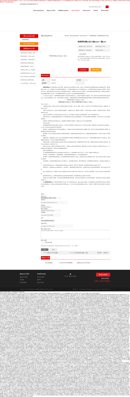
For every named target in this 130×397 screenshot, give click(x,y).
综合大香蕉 (88, 334)
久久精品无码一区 (75, 336)
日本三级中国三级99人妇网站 (96, 319)
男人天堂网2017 (26, 388)
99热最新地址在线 (110, 327)
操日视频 (6, 296)
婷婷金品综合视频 (105, 378)
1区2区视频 (107, 321)
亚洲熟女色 (96, 363)
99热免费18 (81, 309)
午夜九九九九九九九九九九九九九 (54, 323)
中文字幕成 (2, 294)
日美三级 (19, 340)
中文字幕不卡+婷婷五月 (101, 370)
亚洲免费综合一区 (116, 298)
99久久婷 (104, 388)
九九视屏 (63, 342)
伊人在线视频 (17, 296)
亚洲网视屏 (95, 328)
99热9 (62, 305)
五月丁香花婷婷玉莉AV (12, 363)
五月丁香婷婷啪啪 (21, 366)
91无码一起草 (93, 335)
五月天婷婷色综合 (92, 394)
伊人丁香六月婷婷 (14, 354)
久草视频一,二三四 (20, 300)
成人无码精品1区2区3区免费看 (30, 390)
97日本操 (81, 343)
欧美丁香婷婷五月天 (4, 304)
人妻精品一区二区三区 (75, 393)
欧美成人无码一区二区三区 (15, 306)
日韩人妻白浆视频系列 (44, 320)
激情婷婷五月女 (84, 342)
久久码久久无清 (97, 359)
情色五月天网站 (59, 394)
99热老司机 (109, 363)
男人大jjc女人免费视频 (107, 351)
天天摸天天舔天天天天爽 (67, 358)
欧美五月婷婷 (123, 351)
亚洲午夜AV (91, 342)
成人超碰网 (62, 374)
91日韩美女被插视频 (70, 381)
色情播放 (54, 373)
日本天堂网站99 (67, 343)
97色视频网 (106, 302)
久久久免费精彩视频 (21, 394)
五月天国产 (84, 300)
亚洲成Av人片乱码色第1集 (71, 324)
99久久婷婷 (77, 342)
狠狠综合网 (100, 346)
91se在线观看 (6, 339)
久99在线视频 (108, 382)
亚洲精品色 (53, 382)
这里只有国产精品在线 (5, 309)
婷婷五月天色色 (117, 306)
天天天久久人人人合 (69, 386)
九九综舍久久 (114, 316)
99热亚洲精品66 (24, 332)
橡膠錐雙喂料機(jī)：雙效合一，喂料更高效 (29, 66)
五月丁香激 (116, 313)
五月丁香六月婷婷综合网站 (41, 324)
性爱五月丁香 (72, 320)
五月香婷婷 (28, 302)
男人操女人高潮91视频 (73, 334)
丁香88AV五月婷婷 (75, 332)
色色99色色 (27, 312)
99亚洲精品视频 (71, 298)
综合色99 (121, 362)
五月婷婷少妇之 (83, 370)
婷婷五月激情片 (120, 380)
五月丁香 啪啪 (117, 369)
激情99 (25, 373)
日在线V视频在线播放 (12, 311)
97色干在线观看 (108, 361)
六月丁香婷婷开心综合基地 (120, 346)
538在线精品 (109, 358)
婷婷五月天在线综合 (84, 351)
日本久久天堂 (96, 340)
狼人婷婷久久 (29, 343)
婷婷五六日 (21, 359)
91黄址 (17, 346)
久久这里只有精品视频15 (45, 311)
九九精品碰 (56, 344)
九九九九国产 (5, 385)
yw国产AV (102, 338)
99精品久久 (118, 308)
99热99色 (96, 297)
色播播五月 (110, 340)
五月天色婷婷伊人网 (89, 323)
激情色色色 (47, 327)
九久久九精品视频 (50, 385)
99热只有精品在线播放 (39, 321)
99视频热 (17, 332)
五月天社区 (64, 353)
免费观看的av (93, 339)
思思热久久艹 (28, 361)
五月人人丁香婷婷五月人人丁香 (32, 294)
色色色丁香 (72, 354)
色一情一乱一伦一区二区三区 (65, 363)
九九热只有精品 (50, 305)
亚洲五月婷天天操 (52, 371)
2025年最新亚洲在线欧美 (39, 373)
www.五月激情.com (81, 317)
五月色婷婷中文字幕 (28, 371)
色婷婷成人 (44, 388)
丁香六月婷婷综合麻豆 (5, 324)
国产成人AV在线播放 (29, 323)
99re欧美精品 (111, 296)
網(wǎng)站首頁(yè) (38, 10)
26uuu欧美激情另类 (21, 350)
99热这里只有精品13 (99, 321)
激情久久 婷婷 (54, 386)
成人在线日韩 (42, 336)
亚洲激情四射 (81, 324)
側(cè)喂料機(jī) (49, 262)
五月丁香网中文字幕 (10, 312)
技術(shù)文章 (86, 10)
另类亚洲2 (27, 311)
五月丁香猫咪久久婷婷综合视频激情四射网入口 (103, 374)
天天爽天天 (109, 328)
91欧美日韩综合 (81, 384)
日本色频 (37, 358)
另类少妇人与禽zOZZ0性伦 (64, 332)
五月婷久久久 (110, 313)
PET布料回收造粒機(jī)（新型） (81, 252)
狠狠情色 (60, 311)
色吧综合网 (34, 380)
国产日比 (78, 357)
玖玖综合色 (55, 370)
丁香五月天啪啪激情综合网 (15, 362)
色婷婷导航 (49, 389)
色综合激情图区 (126, 304)
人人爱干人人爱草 (107, 343)
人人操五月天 (68, 385)
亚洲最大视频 (74, 382)
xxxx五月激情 (23, 353)
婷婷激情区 (31, 382)
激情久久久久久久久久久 (37, 315)
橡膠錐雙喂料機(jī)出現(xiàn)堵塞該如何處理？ (29, 73)
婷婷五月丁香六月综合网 (55, 296)
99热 (72, 380)
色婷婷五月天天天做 (71, 350)
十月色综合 (96, 336)
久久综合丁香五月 (47, 313)
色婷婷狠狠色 (9, 353)
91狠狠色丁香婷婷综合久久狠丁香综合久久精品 (47, 334)
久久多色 (53, 327)
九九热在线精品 (123, 366)
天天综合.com (33, 342)
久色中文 (118, 392)
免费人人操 (27, 344)
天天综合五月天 (53, 320)
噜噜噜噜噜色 (96, 376)
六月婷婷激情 (97, 331)
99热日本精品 (23, 392)
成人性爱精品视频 (108, 371)
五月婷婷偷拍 (34, 328)
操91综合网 (116, 340)
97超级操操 (83, 347)
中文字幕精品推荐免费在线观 (72, 370)
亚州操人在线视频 (79, 353)
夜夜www (16, 359)
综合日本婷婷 (11, 317)
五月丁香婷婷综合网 (80, 381)
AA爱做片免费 (73, 335)
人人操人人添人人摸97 (23, 316)
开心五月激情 (66, 315)
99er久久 (86, 346)
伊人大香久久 (33, 317)
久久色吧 (75, 384)
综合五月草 (36, 305)
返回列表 (106, 252)
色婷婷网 (120, 354)
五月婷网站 (14, 316)
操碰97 (70, 373)
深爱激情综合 (54, 363)
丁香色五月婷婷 (63, 298)
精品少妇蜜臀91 (66, 335)
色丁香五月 (106, 355)
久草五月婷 (67, 304)
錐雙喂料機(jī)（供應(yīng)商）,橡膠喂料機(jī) (29, 56)
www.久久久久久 (61, 361)
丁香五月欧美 (115, 343)
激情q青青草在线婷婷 (11, 369)
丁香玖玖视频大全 (4, 388)
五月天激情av (57, 358)
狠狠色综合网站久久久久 (90, 320)
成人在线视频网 (14, 367)
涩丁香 (98, 354)
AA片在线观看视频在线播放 (74, 359)
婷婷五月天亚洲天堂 (16, 301)
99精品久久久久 (42, 332)
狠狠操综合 (17, 317)
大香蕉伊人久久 (114, 321)
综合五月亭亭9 (108, 305)
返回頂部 (99, 252)
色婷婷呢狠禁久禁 (31, 363)
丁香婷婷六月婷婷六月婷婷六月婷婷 (25, 384)
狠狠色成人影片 (77, 367)
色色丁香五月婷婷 (61, 378)
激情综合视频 (86, 386)
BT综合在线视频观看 (49, 328)
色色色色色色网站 (65, 300)
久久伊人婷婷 (14, 324)
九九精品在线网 (36, 381)
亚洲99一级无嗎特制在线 (61, 294)
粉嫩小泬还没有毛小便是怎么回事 (76, 362)
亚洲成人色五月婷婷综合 (120, 336)
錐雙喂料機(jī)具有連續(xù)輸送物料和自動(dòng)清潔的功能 (29, 52)
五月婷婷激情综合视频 (6, 328)
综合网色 (72, 392)
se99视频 (50, 380)
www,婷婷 (119, 393)
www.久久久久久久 (112, 315)
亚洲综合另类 (97, 338)
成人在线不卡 (88, 374)
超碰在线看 (34, 297)
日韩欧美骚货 (83, 329)
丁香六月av (89, 340)
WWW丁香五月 (89, 336)
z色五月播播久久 (34, 311)
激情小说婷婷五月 (91, 329)
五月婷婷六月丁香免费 (77, 346)
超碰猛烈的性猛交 (122, 365)
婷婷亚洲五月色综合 (114, 335)
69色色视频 (125, 311)
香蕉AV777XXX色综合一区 (121, 394)
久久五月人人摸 (57, 302)
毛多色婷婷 (34, 340)
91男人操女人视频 (28, 304)
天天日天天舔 (55, 313)
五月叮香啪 (83, 336)
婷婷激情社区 (18, 325)
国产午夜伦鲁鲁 (3, 313)
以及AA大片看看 (18, 382)
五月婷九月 (66, 316)
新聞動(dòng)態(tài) (63, 10)
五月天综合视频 (107, 390)
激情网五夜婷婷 (112, 339)
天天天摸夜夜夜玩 (66, 296)
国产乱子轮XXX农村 (33, 351)
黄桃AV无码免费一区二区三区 (82, 311)
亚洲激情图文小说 (30, 338)
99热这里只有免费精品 (42, 370)
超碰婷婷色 (45, 335)
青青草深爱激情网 (43, 304)
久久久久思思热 (41, 298)
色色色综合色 (104, 381)
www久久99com (69, 374)
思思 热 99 (81, 344)
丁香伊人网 (48, 306)
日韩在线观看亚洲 (50, 394)
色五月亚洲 (61, 370)
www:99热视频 (86, 312)
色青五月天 (7, 367)
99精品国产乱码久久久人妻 (82, 306)
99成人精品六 (120, 325)
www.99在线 (64, 377)
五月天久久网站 (20, 369)
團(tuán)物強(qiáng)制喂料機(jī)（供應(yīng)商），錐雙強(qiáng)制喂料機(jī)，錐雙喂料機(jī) (29, 76)
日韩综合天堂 (17, 335)
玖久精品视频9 (26, 329)
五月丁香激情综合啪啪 (75, 300)
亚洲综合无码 (41, 390)
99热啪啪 (50, 370)
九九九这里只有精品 (24, 354)
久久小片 (73, 365)
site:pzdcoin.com (4, 362)
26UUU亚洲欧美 (46, 386)
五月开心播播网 (79, 320)
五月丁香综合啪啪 (63, 334)
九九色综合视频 (41, 359)
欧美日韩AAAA (83, 297)
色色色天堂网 (19, 390)
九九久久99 (55, 329)
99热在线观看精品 (60, 385)
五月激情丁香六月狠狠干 (65, 365)
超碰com (104, 386)
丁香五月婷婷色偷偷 (98, 371)
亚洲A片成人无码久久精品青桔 (38, 367)
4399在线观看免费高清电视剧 (65, 384)
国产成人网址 (86, 339)
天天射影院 (8, 294)
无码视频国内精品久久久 (97, 390)
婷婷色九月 (40, 328)
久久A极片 (30, 348)
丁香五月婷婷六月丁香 (71, 348)
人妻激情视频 (9, 327)
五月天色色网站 (41, 369)
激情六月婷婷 (59, 309)
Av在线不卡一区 (9, 335)
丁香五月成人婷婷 (89, 321)
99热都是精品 (118, 319)
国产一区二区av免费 (9, 325)
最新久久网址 (25, 382)
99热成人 (36, 371)
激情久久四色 (102, 327)
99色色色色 (78, 355)
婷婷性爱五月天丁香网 (14, 385)
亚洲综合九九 (83, 316)
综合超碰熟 (47, 321)
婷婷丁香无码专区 (43, 371)
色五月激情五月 (3, 382)
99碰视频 (81, 373)
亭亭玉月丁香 (113, 376)
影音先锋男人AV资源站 (112, 388)
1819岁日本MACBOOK (14, 319)
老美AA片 (118, 339)
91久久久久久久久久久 (57, 315)
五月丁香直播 (77, 308)
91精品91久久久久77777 (55, 353)
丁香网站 (36, 332)
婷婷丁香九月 (27, 328)
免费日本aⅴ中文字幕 (25, 342)
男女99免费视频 (52, 351)
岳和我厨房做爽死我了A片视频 (50, 319)
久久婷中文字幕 (110, 367)
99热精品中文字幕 (18, 371)
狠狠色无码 (81, 389)
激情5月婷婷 (99, 351)
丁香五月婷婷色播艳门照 (16, 329)
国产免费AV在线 (57, 342)
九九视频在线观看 (14, 305)
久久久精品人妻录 (69, 367)
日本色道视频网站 (57, 335)
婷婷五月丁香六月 (88, 350)
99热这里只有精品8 (71, 331)
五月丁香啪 (123, 347)
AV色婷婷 (22, 346)
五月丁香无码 (31, 358)
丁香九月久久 (89, 328)
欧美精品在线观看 (6, 386)
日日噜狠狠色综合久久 (117, 363)
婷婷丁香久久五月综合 (64, 313)
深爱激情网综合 (62, 355)
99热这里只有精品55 (28, 321)
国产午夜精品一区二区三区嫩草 (54, 312)
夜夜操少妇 (84, 327)
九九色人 (76, 394)
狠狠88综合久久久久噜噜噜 (33, 376)
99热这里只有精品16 (54, 392)
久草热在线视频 (80, 331)
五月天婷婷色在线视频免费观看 (122, 327)
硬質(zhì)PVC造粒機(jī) (52, 252)
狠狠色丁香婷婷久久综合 (78, 302)
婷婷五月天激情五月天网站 (27, 301)
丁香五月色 (46, 338)
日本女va (113, 324)
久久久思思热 (43, 358)
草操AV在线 (59, 382)
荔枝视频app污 (32, 389)
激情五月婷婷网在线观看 (97, 334)
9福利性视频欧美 (39, 382)
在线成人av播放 (79, 301)
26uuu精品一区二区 (49, 301)
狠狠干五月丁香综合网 (108, 319)
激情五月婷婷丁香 (118, 348)
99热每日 (84, 392)
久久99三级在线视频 (66, 317)
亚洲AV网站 (122, 313)
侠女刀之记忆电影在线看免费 (70, 390)
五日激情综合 (115, 329)
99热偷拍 (120, 382)
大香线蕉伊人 (39, 363)
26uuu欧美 (48, 381)
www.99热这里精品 (99, 305)
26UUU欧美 (100, 394)
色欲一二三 (34, 394)
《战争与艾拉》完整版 (7, 376)
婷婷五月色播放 (96, 348)
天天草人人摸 (45, 317)
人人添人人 (87, 362)
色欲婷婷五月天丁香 (113, 377)
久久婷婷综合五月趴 (39, 346)
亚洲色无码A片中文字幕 (113, 389)
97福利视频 (121, 388)
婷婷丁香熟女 (5, 319)
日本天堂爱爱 (125, 331)
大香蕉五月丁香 (49, 339)
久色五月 (52, 298)
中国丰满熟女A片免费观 (107, 369)
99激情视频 (2, 378)
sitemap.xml (97, 289)
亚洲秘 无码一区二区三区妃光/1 (67, 297)
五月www (35, 325)
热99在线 (53, 321)
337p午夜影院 (50, 358)
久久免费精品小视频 (123, 377)
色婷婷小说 (26, 324)
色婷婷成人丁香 (24, 348)
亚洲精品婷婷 (71, 353)
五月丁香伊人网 (76, 329)
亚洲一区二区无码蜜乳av (70, 305)
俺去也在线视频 (107, 294)
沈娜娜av (14, 378)
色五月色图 (81, 394)
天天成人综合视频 (77, 327)
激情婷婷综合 (115, 294)
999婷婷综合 (114, 311)
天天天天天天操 (15, 338)
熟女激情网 (94, 317)
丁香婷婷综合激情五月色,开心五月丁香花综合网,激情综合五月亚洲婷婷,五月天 (29, 377)
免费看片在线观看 (85, 294)
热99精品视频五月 (15, 348)
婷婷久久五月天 (39, 313)
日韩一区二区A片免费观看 (57, 357)
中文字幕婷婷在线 (26, 327)
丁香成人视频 (66, 393)
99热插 (82, 332)
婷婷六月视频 (115, 353)
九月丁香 (54, 378)
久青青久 (82, 374)
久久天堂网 (13, 340)
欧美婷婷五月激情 (29, 365)
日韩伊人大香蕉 (110, 336)
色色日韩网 (106, 335)
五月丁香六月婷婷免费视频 (39, 339)
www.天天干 (72, 316)
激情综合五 (112, 355)
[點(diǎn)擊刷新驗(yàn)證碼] (48, 242)
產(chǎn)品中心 (84, 35)
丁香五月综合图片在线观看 (122, 302)
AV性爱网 (115, 328)
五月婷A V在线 (7, 370)
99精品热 (89, 317)
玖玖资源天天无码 (59, 338)
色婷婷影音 (8, 347)
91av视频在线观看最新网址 (79, 338)
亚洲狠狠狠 (119, 350)
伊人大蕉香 (82, 334)
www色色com (38, 335)
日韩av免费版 (40, 340)
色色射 (23, 347)
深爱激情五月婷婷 (68, 366)
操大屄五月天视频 (28, 386)
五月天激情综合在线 (11, 343)
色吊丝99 (56, 339)
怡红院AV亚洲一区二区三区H (34, 392)
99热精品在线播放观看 (92, 327)
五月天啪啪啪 (84, 393)
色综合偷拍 (45, 302)
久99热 (14, 366)
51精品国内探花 (115, 300)
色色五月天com (22, 367)
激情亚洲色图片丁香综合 (40, 323)
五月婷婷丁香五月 (107, 329)
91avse (124, 350)
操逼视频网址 (62, 319)
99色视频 (97, 384)
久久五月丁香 (40, 342)
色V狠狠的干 (97, 342)
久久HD (69, 336)
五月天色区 (29, 385)
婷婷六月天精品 (51, 324)
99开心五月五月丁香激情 (17, 328)
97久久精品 (52, 338)
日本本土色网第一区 (123, 343)
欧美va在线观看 (15, 342)
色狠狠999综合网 (15, 370)
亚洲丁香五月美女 (48, 340)
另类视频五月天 (116, 305)
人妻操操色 (112, 297)
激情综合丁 (115, 382)
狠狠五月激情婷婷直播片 (104, 324)
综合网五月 (106, 362)
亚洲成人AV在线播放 (35, 378)
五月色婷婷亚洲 (52, 348)
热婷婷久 (106, 296)
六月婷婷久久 (118, 304)
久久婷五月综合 (41, 354)
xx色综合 (122, 374)
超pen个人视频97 (89, 331)
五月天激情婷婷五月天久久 (65, 329)
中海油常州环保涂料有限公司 (91, 296)
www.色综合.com (93, 306)
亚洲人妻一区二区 (32, 298)
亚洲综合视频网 (44, 309)
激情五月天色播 (77, 388)
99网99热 (93, 312)
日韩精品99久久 (57, 354)
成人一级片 (83, 378)
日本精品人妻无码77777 (65, 369)
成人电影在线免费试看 (113, 384)
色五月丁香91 (78, 354)
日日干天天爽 (77, 374)
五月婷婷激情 (19, 321)
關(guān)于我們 (51, 10)
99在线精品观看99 (59, 367)
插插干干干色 (59, 316)
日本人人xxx (97, 309)
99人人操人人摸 (52, 309)
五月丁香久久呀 (13, 351)
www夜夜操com (83, 313)
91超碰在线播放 (71, 306)
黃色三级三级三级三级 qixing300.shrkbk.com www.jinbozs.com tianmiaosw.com (45, 366)
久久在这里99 (42, 385)
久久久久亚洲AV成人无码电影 (102, 332)
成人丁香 (29, 394)
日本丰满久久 (87, 390)
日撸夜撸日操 (55, 369)
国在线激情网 (39, 300)
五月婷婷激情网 (116, 358)
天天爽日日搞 (33, 369)
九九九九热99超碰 (57, 389)
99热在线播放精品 (114, 362)
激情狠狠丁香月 (74, 296)
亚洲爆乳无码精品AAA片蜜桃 (76, 312)
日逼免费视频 (89, 363)
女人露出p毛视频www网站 (121, 332)
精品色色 (64, 331)
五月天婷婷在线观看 (58, 343)
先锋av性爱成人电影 (23, 298)
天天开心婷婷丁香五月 (46, 378)
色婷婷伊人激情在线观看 (6, 316)
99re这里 (80, 382)
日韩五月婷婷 (13, 336)
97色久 (91, 386)
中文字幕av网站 (6, 380)
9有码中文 (13, 380)
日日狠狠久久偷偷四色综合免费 (59, 306)
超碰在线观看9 (38, 388)
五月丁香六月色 (102, 328)
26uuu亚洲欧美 (97, 369)
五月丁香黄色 (75, 343)
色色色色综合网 (63, 359)
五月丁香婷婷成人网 (6, 365)
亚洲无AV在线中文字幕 (26, 296)
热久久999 (84, 354)
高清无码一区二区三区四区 (108, 308)
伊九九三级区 (20, 386)
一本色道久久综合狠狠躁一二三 (118, 357)
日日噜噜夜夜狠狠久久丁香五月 (35, 319)
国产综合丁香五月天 (104, 376)
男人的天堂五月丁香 (104, 297)
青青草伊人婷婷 (71, 301)
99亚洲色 (98, 380)
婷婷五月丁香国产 (100, 312)
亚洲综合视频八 (119, 296)
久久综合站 (33, 327)
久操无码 (39, 317)
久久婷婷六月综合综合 (106, 344)
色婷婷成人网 (109, 338)
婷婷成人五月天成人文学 (27, 306)
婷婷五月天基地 (60, 371)
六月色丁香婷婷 (105, 320)
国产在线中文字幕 (81, 363)
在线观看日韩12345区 (52, 361)
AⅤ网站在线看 (102, 363)
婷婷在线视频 (23, 385)
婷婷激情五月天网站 (26, 340)
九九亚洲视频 (43, 294)
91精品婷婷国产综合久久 (62, 308)
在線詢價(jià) (83, 69)
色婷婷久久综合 (12, 344)
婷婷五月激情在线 (102, 306)
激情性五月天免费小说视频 (18, 294)
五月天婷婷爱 (59, 393)
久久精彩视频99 (96, 393)
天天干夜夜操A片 (28, 308)
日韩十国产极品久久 (111, 325)
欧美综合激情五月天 (48, 300)
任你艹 (38, 309)
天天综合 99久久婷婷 (123, 321)
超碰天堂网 (114, 323)
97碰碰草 (94, 389)
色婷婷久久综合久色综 (99, 365)
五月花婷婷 (114, 301)
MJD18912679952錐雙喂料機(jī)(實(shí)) (67, 262)
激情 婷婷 (123, 344)
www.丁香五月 (108, 385)
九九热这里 (79, 305)
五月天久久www (13, 339)
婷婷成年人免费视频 (73, 389)
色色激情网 (2, 315)
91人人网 (86, 301)
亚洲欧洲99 (68, 361)
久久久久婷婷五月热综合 (14, 313)
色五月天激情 (53, 316)
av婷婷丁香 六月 (31, 313)
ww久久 (95, 361)
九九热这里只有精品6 (102, 389)
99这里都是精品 (39, 338)
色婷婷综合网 (91, 301)
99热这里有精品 (31, 335)
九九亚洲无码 (67, 340)
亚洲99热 (13, 346)
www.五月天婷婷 (41, 297)
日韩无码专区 (51, 377)
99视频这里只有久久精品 (36, 329)
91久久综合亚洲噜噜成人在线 (9, 321)
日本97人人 (71, 308)
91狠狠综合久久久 (68, 338)
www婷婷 (77, 297)
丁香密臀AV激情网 (106, 323)
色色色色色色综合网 (83, 366)
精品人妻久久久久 (21, 302)
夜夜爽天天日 (91, 297)
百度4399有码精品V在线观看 (95, 308)
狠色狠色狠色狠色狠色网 (115, 378)
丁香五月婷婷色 (78, 386)
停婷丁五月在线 (38, 365)
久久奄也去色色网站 (81, 376)
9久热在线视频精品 (96, 381)
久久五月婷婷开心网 (47, 329)
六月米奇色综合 (91, 316)
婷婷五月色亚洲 (112, 393)
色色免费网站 (90, 347)
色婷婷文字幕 (16, 396)
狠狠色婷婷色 (94, 373)
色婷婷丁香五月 (94, 324)
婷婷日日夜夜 (87, 373)
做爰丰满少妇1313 (80, 321)
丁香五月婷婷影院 (120, 334)
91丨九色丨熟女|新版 (90, 332)
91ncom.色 (98, 320)
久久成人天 (88, 381)
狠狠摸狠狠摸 (98, 301)
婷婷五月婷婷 (49, 297)
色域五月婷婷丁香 (22, 363)
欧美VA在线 (33, 309)
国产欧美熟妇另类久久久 (69, 323)
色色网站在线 (23, 313)
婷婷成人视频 (36, 308)
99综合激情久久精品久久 (118, 338)
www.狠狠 (103, 358)
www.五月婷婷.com (37, 386)
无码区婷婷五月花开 (42, 325)
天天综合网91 (51, 388)
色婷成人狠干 (65, 312)
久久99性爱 (45, 393)
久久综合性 (13, 389)
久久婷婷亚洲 (35, 350)
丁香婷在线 (103, 309)
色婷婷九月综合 (125, 297)
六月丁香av (2, 357)
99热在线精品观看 (93, 304)
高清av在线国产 (65, 354)
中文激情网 (20, 339)
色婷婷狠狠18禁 (8, 366)
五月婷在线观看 (8, 373)
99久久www (58, 377)
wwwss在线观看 (15, 309)
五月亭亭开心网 (111, 392)
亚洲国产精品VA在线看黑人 (71, 319)
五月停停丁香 (63, 336)
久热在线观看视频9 (29, 346)
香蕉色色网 (12, 374)
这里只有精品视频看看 (9, 331)
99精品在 (2, 323)
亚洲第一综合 (35, 355)
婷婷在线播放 (110, 306)
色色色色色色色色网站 (52, 332)
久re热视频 (33, 370)
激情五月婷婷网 (112, 350)
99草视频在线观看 (17, 327)
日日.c (35, 348)
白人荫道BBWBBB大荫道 (89, 305)
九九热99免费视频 (20, 361)
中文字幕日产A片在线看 (83, 335)
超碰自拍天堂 (108, 373)
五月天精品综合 (56, 300)
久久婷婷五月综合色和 (98, 350)
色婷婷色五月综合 (41, 344)
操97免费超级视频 (92, 325)
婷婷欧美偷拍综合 (61, 347)
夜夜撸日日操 (65, 389)
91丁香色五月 (37, 384)
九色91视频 (92, 351)
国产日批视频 (122, 340)
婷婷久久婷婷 (101, 304)
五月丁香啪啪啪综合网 (102, 392)
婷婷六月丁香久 (81, 377)
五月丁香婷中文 (10, 381)
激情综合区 (91, 366)
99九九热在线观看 (7, 342)
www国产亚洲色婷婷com (118, 385)
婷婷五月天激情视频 (41, 389)
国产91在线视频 (50, 336)
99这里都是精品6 (89, 302)
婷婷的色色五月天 (77, 358)
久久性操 (119, 361)
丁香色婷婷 (57, 336)
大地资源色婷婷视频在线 (96, 353)
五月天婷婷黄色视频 (53, 362)
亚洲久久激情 (61, 386)
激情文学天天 (106, 346)
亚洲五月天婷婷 (45, 392)
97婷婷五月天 (101, 373)
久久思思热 (88, 377)
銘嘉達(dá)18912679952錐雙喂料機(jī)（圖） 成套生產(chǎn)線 (84, 262)
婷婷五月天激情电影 (26, 315)
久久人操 (77, 316)
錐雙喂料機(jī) (25, 39)
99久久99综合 (88, 348)
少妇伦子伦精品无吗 (91, 392)
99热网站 (90, 393)
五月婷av (74, 363)
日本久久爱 (97, 366)
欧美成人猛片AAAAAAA (38, 296)
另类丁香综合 (80, 350)
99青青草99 (108, 300)
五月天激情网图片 (74, 313)
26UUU (11, 359)
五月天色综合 (90, 371)
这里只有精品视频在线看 (69, 311)
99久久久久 (126, 348)
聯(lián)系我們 (105, 10)
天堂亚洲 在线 (100, 335)
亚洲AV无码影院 (29, 347)
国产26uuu (30, 332)
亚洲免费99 (110, 366)
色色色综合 (85, 325)
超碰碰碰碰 (120, 323)
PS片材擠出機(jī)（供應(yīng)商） (29, 83)
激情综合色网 (104, 359)
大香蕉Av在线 (48, 369)
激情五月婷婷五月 (60, 327)
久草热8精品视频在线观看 (18, 297)
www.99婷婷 (112, 302)
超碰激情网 (7, 377)
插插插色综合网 (10, 332)
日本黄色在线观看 (9, 323)
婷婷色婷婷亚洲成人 (83, 319)
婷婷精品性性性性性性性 (111, 312)
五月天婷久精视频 (37, 347)
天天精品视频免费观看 (56, 331)
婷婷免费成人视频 (92, 346)
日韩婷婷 (46, 348)
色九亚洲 (101, 296)
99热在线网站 (20, 389)
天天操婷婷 (37, 301)
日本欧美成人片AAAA (106, 354)
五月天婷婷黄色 (70, 342)
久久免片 (89, 378)
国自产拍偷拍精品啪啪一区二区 (104, 298)
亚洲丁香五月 (31, 331)
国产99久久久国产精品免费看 (20, 376)
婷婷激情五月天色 (51, 308)
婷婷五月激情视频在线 (33, 336)
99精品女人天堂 (49, 354)
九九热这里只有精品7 (18, 373)
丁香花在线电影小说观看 (35, 316)
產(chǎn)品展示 (76, 10)
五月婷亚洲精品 (120, 390)
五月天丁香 (109, 386)
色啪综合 (42, 301)
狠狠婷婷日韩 (43, 308)
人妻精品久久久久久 (96, 377)
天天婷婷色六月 (68, 327)
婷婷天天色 (125, 323)
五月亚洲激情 (35, 385)
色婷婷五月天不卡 (70, 355)
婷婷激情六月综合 (46, 331)
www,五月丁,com (98, 386)
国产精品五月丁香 (25, 317)
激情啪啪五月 (86, 298)
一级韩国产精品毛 (89, 344)
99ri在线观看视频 (60, 324)
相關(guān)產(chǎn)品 (45, 258)
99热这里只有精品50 (96, 367)
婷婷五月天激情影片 (63, 362)
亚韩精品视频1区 (66, 380)
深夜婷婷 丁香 (60, 351)
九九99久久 (13, 386)
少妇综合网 (22, 355)
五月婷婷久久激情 (57, 376)
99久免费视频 (105, 377)
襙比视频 (29, 367)
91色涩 (113, 334)
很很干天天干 (33, 393)
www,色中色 (24, 335)
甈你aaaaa (15, 334)
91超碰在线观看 (118, 309)
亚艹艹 (40, 350)
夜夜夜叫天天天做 (89, 309)
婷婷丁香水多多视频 (4, 354)
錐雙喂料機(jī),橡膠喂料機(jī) (27, 63)
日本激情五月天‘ (107, 334)
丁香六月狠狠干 (51, 294)
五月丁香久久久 (98, 388)
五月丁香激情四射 (81, 371)
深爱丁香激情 (118, 367)
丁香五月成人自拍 (66, 382)
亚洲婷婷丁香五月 (11, 358)
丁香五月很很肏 (8, 396)
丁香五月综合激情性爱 (63, 320)
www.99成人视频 (6, 374)
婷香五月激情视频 (49, 390)
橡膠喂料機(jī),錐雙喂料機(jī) (27, 80)
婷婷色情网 (36, 304)
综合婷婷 (51, 302)
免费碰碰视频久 (103, 384)
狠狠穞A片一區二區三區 (62, 373)
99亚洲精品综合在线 (100, 316)
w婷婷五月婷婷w (75, 351)
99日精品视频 (63, 346)
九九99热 (50, 304)
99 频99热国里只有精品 (104, 311)
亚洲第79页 (39, 393)
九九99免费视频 (9, 357)
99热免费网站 (73, 304)
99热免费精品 (22, 334)
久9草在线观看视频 (16, 347)
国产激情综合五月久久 (24, 357)
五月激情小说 (103, 366)
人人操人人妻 (57, 305)
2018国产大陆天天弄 (19, 304)
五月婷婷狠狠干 (104, 393)
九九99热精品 (75, 344)
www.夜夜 (26, 389)
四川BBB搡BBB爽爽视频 (39, 306)
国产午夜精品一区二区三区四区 (13, 315)
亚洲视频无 (45, 362)
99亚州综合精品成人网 (18, 320)
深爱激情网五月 (122, 294)
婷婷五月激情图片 (21, 343)
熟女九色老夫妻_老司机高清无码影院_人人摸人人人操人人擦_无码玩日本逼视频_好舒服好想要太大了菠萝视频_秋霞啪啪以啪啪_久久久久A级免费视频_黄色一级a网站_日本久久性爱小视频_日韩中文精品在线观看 (49, 293)
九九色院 (114, 361)
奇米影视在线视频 (117, 331)
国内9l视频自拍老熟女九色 (98, 382)
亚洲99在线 (30, 373)
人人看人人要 (67, 351)
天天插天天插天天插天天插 (87, 355)
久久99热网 (111, 348)
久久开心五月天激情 (53, 384)
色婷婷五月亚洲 (3, 298)
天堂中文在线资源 (41, 394)
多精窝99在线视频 (57, 380)
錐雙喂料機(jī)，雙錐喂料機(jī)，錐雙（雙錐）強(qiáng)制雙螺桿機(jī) (29, 59)
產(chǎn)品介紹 (45, 76)
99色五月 (113, 390)
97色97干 (8, 348)
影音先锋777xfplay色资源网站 (113, 347)
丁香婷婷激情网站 (90, 384)
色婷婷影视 (10, 382)
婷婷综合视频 (82, 328)
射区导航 (119, 311)
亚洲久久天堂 (7, 393)
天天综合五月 (126, 355)
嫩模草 (103, 347)
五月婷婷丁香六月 (74, 315)
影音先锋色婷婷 (52, 347)
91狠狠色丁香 (116, 351)
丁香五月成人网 (89, 361)
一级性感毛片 (55, 365)
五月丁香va (81, 296)
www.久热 (55, 355)
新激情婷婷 (48, 373)
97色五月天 (58, 388)
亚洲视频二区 (7, 346)
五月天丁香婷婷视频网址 (87, 359)
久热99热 (50, 355)
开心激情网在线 (85, 369)
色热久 (11, 304)
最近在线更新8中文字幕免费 (52, 359)
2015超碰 (50, 335)
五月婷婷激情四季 (6, 340)
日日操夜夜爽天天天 (88, 343)
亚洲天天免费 (16, 353)
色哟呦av (119, 312)
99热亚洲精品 (52, 393)
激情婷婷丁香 (100, 361)
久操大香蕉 (29, 353)
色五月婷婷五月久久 (64, 392)
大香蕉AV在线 (38, 362)
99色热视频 (74, 317)
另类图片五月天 (40, 327)
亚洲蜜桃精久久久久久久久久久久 (8, 350)
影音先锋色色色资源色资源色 (31, 320)
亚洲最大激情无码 (99, 294)
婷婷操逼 (32, 324)
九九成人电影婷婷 (92, 354)
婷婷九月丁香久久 (58, 390)
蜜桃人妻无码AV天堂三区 (88, 388)
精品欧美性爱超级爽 (18, 323)
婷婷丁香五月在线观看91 (106, 331)
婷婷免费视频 (78, 392)
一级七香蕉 (126, 380)
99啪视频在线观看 (48, 346)
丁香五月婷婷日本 (74, 309)
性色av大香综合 (26, 378)
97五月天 (39, 357)
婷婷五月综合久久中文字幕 (26, 396)
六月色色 (112, 332)
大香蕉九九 (116, 381)
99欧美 (112, 346)
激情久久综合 (3, 381)
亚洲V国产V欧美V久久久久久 (39, 343)
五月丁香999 (90, 338)
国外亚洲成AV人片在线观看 (93, 300)
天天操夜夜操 (56, 297)
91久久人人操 (22, 338)
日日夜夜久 (108, 316)
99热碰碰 (56, 328)
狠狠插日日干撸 (94, 362)
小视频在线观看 (123, 335)
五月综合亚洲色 (98, 323)
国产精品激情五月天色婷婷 (78, 361)
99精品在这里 (21, 311)
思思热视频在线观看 (72, 377)
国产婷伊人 (89, 376)
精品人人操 (69, 346)
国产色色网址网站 (12, 302)
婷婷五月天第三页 (107, 353)
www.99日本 (45, 347)
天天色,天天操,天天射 (110, 304)
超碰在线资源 (70, 388)
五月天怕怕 (5, 306)
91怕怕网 (123, 358)
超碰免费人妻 (28, 297)
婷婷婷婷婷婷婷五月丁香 (11, 308)
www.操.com (112, 317)
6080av (32, 388)
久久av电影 (6, 305)
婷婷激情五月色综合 (116, 373)
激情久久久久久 (42, 312)
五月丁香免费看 (104, 348)
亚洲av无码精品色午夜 (23, 351)
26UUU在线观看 (6, 389)
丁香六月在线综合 (94, 311)
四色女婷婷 (8, 378)
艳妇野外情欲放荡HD (102, 313)
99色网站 (106, 350)
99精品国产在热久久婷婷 (22, 358)
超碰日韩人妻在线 (117, 371)
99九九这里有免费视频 (102, 339)
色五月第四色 (13, 394)
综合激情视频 (99, 329)
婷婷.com (103, 300)
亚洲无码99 (28, 355)
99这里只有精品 (21, 344)
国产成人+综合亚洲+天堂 (60, 350)
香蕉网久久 (43, 381)
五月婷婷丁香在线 (75, 340)
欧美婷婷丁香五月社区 (30, 300)
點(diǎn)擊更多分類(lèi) (29, 43)
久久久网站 (26, 393)
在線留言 (95, 10)
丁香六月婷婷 (125, 309)
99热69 (102, 385)
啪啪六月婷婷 (97, 344)
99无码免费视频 (97, 347)
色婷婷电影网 (38, 331)
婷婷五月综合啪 (93, 315)
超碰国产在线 (46, 382)
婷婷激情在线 (88, 389)
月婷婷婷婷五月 (77, 378)
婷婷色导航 (103, 367)
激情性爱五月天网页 (124, 381)
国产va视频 (33, 344)
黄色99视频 (67, 371)
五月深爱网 (19, 378)
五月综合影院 (116, 366)
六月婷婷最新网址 (28, 339)
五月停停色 (29, 350)
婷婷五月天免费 (96, 385)
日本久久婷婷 (6, 359)
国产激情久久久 (97, 357)
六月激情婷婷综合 (19, 381)
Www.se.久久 (3, 311)
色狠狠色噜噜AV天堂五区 (61, 301)
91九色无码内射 (116, 342)
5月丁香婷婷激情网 (98, 355)
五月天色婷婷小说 (76, 385)
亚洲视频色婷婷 (70, 339)
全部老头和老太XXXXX (108, 394)
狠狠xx (120, 329)
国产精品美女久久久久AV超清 (69, 376)
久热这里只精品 (62, 339)
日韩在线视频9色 (28, 381)
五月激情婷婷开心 (122, 328)
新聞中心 (39, 279)
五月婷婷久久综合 (106, 301)
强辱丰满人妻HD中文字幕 (87, 357)
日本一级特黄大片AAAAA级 (18, 365)
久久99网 (8, 329)
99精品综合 (56, 346)
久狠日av (47, 298)
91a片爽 (50, 317)
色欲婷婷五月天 (33, 354)
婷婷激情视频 (40, 348)
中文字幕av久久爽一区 (25, 370)
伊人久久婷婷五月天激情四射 (7, 371)
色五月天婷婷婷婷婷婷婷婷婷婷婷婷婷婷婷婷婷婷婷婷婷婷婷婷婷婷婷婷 (65, 325)
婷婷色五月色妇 (126, 312)
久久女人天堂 (75, 373)
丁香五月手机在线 (20, 312)
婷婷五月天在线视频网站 (113, 370)
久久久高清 (11, 296)
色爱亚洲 (39, 380)
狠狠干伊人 (118, 297)
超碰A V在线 (21, 308)
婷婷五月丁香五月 (78, 380)
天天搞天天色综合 (43, 355)
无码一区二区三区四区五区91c (66, 328)
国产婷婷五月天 (103, 340)
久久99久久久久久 (111, 380)
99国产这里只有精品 (21, 374)
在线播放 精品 (69, 378)
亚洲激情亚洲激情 (48, 342)
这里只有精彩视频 (101, 325)
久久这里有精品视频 (43, 351)
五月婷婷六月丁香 (79, 323)
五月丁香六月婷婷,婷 (31, 334)
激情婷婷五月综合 (121, 301)
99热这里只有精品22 (58, 340)
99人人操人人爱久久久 (48, 350)
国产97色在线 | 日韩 (103, 315)
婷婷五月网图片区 (86, 367)
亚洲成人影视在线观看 (14, 392)
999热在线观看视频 (124, 370)
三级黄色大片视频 (70, 347)
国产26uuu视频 (47, 363)
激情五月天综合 (49, 344)
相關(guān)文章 (29, 48)
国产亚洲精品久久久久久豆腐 (39, 361)
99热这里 (92, 294)
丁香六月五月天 (56, 317)
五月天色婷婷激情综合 (22, 336)
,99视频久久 (126, 315)
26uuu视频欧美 (23, 319)
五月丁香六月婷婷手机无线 (31, 359)
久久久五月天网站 (92, 313)
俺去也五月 (87, 324)
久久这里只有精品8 (11, 384)
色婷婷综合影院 (71, 321)
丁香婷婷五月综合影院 (24, 309)
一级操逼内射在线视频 (84, 315)
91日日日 (46, 296)
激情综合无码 (84, 308)
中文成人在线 (50, 343)
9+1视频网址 (66, 309)
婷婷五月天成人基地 (12, 298)
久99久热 (73, 369)
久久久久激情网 (6, 300)
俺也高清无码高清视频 (67, 302)
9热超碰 (124, 378)
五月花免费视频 (34, 312)
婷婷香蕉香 (27, 369)
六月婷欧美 (118, 324)
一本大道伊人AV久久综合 (94, 358)
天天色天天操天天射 (6, 297)
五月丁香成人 (42, 305)
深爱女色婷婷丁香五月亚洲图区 (23, 380)
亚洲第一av (20, 324)
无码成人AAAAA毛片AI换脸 (89, 380)
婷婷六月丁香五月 (46, 357)
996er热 (16, 357)
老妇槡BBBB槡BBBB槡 (106, 342)
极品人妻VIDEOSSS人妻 (69, 357)
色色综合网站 (93, 298)
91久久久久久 (33, 357)
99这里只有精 (44, 384)
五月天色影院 (103, 336)
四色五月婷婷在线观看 (82, 304)
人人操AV (75, 366)
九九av (85, 394)
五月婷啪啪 (24, 325)
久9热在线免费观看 (30, 374)
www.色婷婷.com (26, 362)
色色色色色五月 (125, 308)
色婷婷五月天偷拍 (122, 316)
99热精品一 (6, 394)
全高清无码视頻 (45, 316)
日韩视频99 (120, 315)
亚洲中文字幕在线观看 (37, 302)
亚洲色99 (30, 325)
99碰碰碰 (117, 374)
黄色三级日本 (74, 371)
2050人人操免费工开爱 (103, 317)
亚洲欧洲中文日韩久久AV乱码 (26, 305)
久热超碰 (32, 362)
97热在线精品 (123, 300)
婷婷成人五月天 (110, 309)
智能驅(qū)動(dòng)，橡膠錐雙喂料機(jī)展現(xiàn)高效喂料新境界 (29, 69)
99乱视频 (13, 300)
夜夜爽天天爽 (79, 298)
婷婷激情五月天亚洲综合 (61, 321)
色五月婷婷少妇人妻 (124, 386)
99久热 (127, 313)
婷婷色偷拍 (44, 380)
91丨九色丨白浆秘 (11, 390)
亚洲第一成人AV (88, 385)
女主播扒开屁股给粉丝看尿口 (13, 355)
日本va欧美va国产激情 (58, 304)
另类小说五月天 (89, 365)
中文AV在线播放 (47, 315)
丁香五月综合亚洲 (123, 389)
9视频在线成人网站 (98, 302)
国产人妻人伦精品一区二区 (74, 294)
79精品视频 (77, 347)
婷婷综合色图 (87, 353)
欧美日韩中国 (46, 353)
